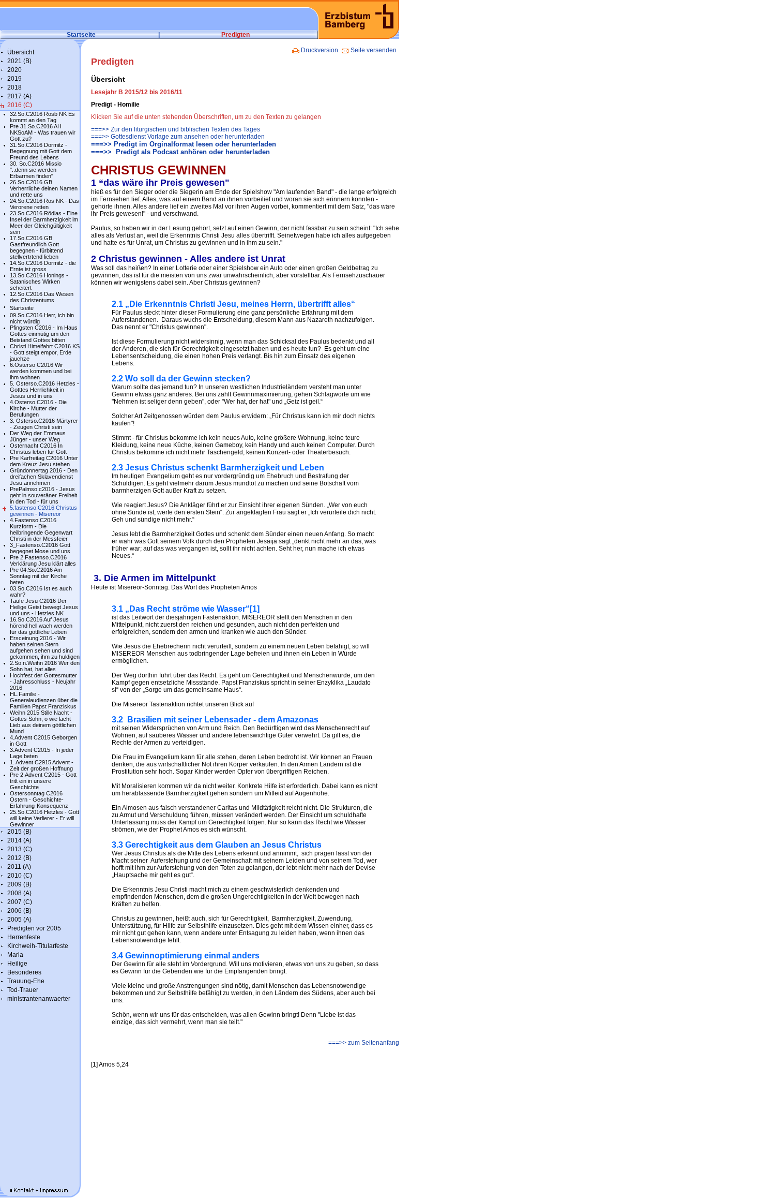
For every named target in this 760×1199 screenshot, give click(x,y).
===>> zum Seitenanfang (363, 1042)
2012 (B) (19, 858)
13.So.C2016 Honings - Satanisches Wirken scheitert (39, 281)
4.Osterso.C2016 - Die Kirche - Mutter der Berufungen (38, 408)
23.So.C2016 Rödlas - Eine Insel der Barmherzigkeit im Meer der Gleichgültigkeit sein (44, 222)
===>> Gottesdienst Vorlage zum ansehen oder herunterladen (178, 136)
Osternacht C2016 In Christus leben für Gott (38, 448)
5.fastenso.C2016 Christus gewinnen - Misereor (43, 511)
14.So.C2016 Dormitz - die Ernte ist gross (43, 266)
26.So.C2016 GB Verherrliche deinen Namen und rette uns (44, 188)
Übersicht (20, 52)
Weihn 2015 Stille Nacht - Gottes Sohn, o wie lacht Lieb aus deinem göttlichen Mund (43, 721)
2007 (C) (19, 902)
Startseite (81, 34)
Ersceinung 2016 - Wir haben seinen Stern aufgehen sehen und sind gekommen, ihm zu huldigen (45, 647)
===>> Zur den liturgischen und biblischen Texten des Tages (175, 129)
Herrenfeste (23, 937)
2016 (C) (19, 105)
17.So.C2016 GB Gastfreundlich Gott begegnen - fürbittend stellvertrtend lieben (36, 247)
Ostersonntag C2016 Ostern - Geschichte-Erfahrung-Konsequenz (39, 799)
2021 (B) (19, 61)
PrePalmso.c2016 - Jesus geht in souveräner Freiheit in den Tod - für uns (43, 495)
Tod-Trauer (22, 990)
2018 (14, 87)
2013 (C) (19, 849)
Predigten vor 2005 (34, 928)
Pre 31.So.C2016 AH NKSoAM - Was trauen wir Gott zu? (42, 132)
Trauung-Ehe (25, 981)
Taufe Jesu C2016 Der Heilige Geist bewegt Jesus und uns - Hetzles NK (44, 607)
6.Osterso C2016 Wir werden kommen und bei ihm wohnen (40, 371)
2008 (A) (19, 893)
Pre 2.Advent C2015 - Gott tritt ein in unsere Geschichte (43, 781)
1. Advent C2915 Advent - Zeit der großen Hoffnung (41, 765)
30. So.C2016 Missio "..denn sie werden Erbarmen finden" (36, 169)
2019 (14, 78)
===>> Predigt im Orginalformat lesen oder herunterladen (183, 144)
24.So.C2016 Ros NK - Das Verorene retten (44, 204)
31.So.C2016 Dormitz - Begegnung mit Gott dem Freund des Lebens (41, 151)
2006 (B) (19, 910)
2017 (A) (19, 96)
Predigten (235, 34)
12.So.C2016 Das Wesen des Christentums (41, 297)
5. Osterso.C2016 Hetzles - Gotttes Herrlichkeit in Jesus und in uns (44, 389)
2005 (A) (19, 919)
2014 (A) (19, 840)
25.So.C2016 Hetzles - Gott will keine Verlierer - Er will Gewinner (44, 818)
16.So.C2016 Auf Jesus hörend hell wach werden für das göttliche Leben (41, 625)
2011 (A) (19, 866)
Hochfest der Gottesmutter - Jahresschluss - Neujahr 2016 (43, 681)
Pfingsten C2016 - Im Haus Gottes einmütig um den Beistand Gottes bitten (44, 333)
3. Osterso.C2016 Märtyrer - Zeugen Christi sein (44, 424)
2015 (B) (19, 831)
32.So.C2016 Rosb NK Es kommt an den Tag (42, 117)
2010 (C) (19, 875)
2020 (14, 69)
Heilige (17, 963)
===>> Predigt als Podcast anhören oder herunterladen (180, 152)
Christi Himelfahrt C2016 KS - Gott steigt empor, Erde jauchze (45, 352)
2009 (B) (19, 884)
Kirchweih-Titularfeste (37, 946)
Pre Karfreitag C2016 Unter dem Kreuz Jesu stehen (44, 461)
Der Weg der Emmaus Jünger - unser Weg (38, 436)
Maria (15, 954)
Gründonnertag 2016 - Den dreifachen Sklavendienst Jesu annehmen (44, 476)
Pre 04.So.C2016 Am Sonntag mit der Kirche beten (38, 576)
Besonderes (24, 972)
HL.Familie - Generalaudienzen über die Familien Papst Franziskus (44, 700)
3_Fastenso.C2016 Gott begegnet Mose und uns (40, 548)
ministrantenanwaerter (38, 998)
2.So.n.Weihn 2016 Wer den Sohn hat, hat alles (45, 666)
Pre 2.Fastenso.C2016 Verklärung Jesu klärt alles (43, 560)
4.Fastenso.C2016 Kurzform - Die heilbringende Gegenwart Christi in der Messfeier (41, 529)
